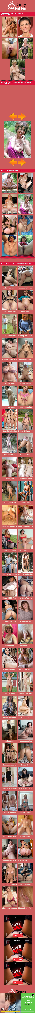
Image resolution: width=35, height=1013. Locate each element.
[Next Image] (22, 120)
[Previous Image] (13, 120)
